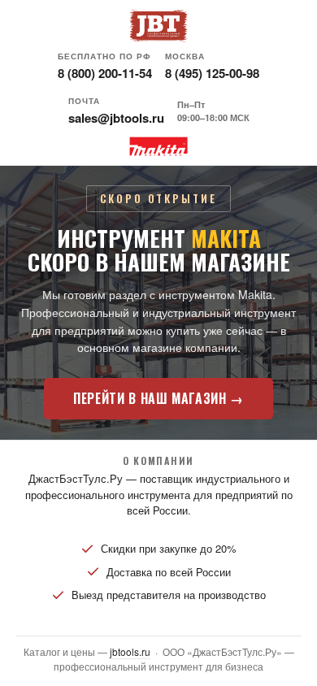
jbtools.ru (130, 651)
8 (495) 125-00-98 (212, 73)
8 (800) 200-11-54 (105, 73)
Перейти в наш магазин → (158, 398)
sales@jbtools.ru (116, 118)
